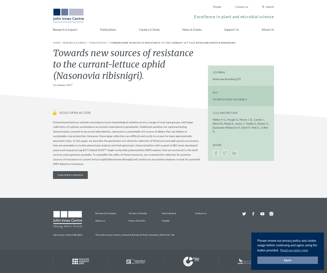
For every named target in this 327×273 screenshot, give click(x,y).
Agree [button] (287, 260)
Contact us (241, 6)
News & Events (192, 29)
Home (57, 42)
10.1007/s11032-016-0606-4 (230, 99)
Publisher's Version (70, 175)
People (217, 6)
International (169, 213)
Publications (108, 29)
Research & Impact (65, 29)
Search (270, 6)
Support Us (231, 29)
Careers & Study (149, 29)
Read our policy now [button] (294, 250)
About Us (268, 29)
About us (100, 220)
